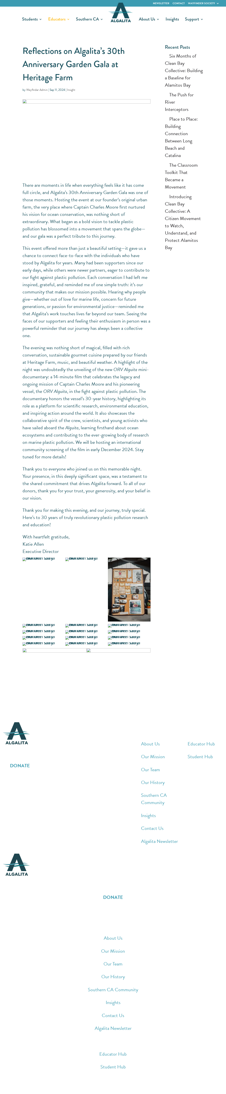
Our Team (150, 769)
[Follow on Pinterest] (33, 779)
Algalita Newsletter (159, 841)
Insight (71, 90)
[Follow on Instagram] (15, 779)
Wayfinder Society (201, 3)
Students (30, 20)
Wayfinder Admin (37, 90)
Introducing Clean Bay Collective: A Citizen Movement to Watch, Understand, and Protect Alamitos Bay (183, 222)
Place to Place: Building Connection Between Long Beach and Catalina (181, 137)
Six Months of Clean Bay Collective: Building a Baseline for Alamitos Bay (184, 70)
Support (192, 20)
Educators (57, 20)
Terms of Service (99, 1085)
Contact (179, 3)
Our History (153, 782)
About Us (147, 20)
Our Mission (153, 756)
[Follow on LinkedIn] (24, 779)
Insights (172, 20)
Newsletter (161, 3)
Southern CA (87, 20)
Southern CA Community (154, 799)
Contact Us (152, 828)
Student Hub (200, 756)
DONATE (20, 765)
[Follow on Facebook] (6, 779)
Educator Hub (201, 743)
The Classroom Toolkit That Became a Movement (181, 175)
